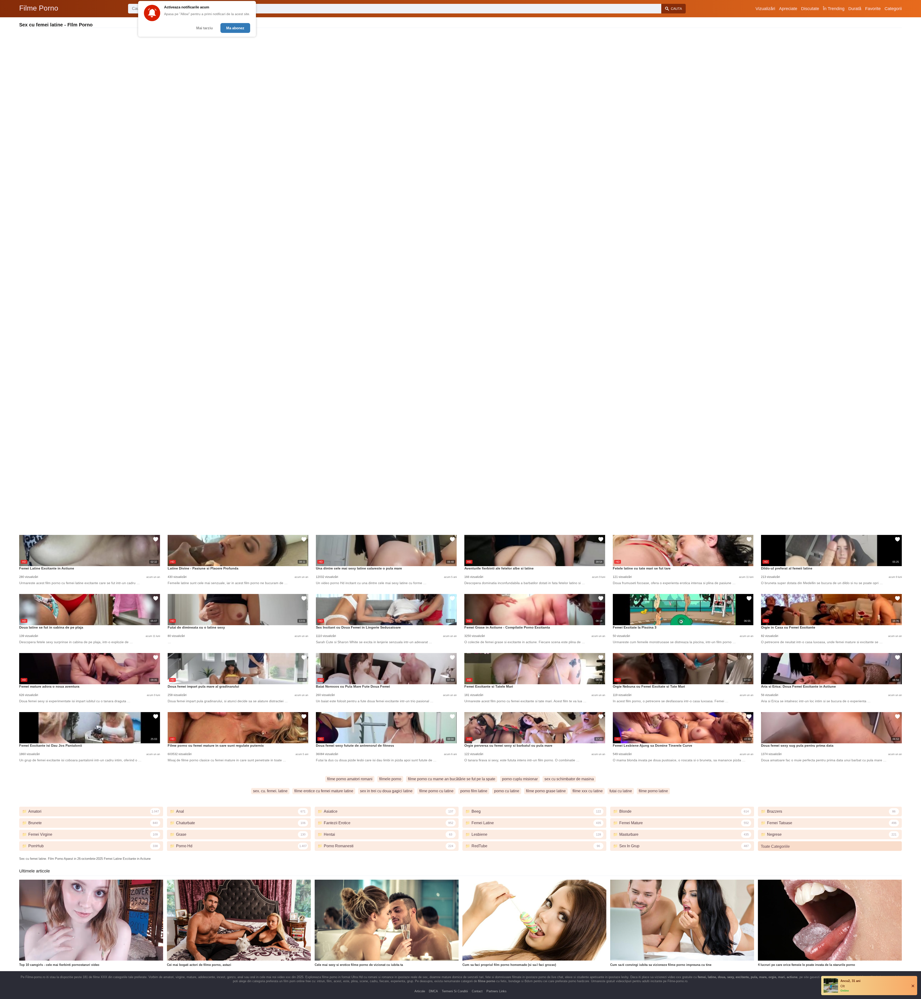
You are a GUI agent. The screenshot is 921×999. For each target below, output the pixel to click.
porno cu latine (506, 791)
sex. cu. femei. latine (270, 791)
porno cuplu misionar (520, 779)
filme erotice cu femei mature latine (323, 791)
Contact (477, 991)
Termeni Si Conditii (455, 991)
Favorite (873, 8)
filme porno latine (653, 791)
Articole (419, 991)
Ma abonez (235, 28)
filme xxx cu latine (588, 791)
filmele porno (390, 779)
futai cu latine (620, 791)
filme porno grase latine (546, 791)
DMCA (433, 991)
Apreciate (788, 8)
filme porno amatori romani (349, 779)
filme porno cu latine (436, 791)
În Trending (833, 8)
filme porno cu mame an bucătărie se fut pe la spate (451, 779)
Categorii (893, 8)
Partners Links (496, 991)
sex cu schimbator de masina (569, 779)
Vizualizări (765, 8)
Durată (854, 8)
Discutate (810, 8)
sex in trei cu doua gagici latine (386, 791)
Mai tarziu (204, 28)
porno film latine (473, 791)
